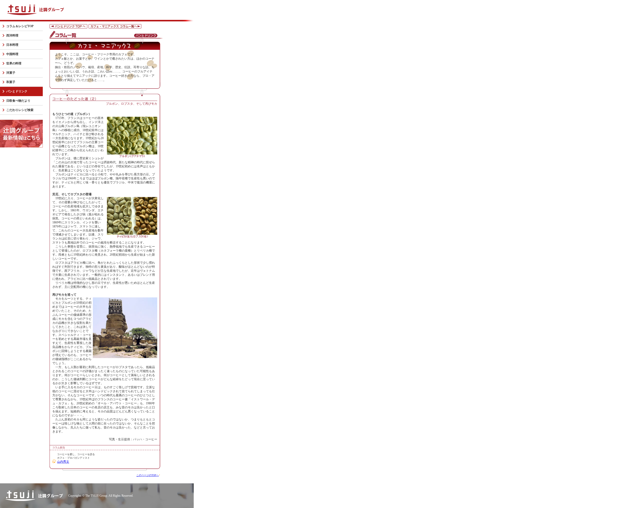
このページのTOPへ (147, 475)
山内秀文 (63, 461)
